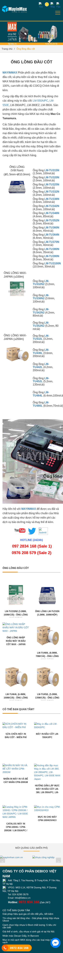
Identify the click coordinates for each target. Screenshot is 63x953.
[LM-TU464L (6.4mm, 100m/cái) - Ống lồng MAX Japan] (16, 676)
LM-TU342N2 (41, 311)
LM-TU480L (41, 404)
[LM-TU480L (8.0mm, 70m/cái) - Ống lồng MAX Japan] (47, 635)
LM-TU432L (41, 337)
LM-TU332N (51, 191)
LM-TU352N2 (41, 324)
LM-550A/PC (40, 100)
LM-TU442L (41, 366)
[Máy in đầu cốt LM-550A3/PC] (47, 725)
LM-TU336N (51, 198)
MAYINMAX (10, 72)
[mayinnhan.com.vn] (15, 857)
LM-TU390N (51, 256)
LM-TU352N (51, 220)
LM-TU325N (51, 184)
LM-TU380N (51, 249)
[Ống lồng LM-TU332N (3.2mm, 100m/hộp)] (47, 593)
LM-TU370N (51, 241)
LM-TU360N (51, 227)
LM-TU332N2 (41, 283)
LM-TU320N (51, 177)
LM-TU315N (51, 170)
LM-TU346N (51, 213)
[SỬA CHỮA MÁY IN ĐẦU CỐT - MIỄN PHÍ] (16, 725)
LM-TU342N (51, 206)
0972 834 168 (19, 948)
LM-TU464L (41, 394)
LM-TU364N (51, 234)
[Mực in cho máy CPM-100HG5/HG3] (47, 808)
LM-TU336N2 (41, 297)
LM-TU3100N (52, 263)
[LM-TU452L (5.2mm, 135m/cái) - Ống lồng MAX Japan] (47, 676)
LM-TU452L (41, 380)
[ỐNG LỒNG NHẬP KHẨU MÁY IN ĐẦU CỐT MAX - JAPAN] (16, 627)
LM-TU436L (41, 351)
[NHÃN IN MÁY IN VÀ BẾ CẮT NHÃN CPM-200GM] (16, 768)
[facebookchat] (55, 943)
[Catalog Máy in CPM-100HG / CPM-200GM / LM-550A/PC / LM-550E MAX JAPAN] (16, 811)
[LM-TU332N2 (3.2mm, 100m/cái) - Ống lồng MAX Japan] (16, 593)
